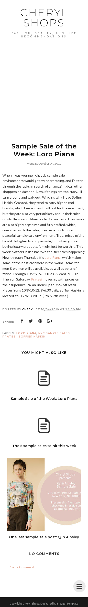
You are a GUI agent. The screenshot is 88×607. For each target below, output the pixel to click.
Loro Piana (53, 257)
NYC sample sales (54, 333)
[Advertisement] (44, 84)
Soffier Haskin (32, 336)
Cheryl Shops (44, 17)
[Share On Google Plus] (50, 321)
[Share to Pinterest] (40, 321)
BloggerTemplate (67, 603)
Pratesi (36, 279)
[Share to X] (31, 321)
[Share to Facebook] (22, 321)
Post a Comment (21, 567)
